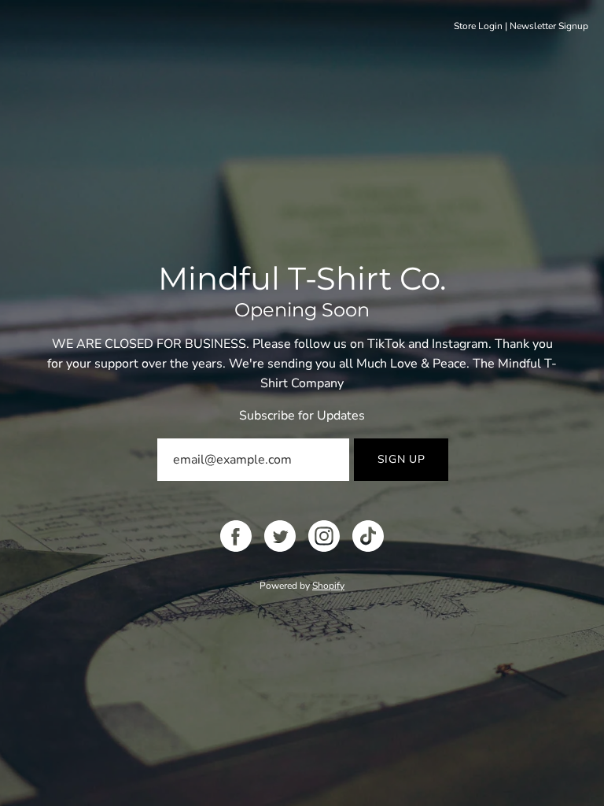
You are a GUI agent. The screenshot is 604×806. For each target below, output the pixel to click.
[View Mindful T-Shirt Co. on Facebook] (236, 536)
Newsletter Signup (549, 26)
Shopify (328, 585)
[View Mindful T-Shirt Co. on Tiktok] (368, 536)
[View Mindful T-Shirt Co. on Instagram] (324, 536)
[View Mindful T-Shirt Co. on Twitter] (280, 536)
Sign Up (401, 459)
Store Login (478, 26)
